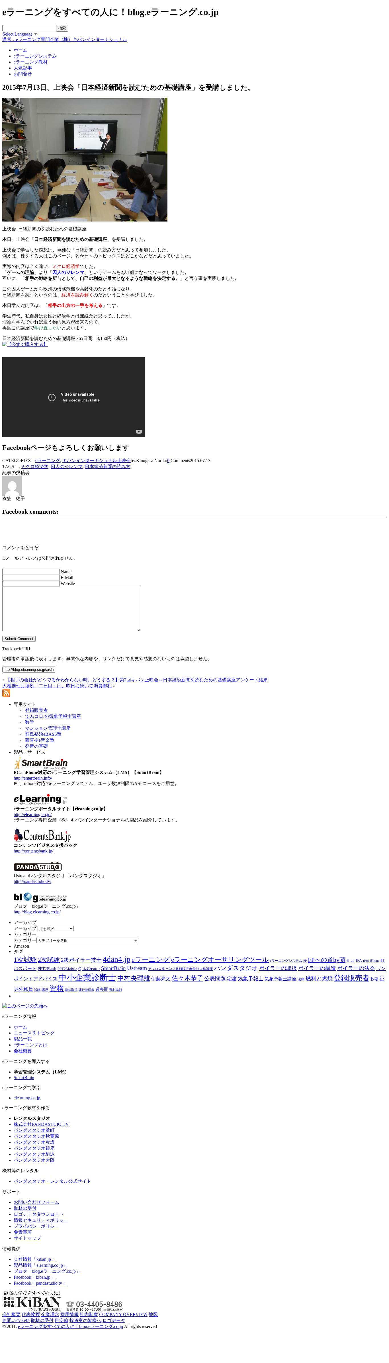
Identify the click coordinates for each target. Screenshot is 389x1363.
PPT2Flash (47, 968)
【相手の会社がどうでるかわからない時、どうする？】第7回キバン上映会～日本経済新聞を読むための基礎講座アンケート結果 (137, 679)
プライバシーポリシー (36, 1226)
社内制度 (89, 1314)
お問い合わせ (16, 1320)
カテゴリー (25, 940)
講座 (45, 990)
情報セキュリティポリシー (41, 1220)
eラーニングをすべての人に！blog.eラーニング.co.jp (70, 1326)
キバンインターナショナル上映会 (96, 460)
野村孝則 (115, 989)
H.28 (351, 960)
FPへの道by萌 (326, 959)
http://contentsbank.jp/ (33, 850)
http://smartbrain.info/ (33, 778)
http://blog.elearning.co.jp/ (37, 911)
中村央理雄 (133, 978)
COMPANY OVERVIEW (123, 1314)
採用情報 (69, 1314)
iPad (366, 960)
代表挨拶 (31, 1314)
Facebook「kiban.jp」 (34, 1277)
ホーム (20, 1026)
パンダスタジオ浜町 (34, 1130)
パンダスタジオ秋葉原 (36, 1136)
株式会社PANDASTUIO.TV (41, 1124)
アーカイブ (25, 928)
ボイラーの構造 (317, 968)
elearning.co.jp (27, 1097)
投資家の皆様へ (85, 1320)
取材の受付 (25, 1208)
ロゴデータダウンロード (39, 1214)
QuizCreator (89, 968)
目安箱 (61, 1320)
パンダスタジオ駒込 (34, 1154)
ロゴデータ (114, 1320)
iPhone (374, 961)
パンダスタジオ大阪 (34, 1160)
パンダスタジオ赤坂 (34, 1142)
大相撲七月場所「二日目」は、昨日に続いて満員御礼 (57, 685)
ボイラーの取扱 (278, 968)
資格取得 (71, 989)
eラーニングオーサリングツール (220, 959)
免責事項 (23, 1232)
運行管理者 (86, 989)
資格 (57, 988)
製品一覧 (23, 1038)
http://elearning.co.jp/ (33, 814)
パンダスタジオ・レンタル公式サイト (52, 1181)
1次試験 (25, 959)
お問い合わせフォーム (36, 1202)
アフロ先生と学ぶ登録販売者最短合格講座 (180, 969)
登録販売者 (351, 978)
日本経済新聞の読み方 (107, 466)
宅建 (232, 978)
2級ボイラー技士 (81, 960)
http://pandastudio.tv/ (32, 881)
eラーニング (47, 460)
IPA (359, 960)
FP (305, 960)
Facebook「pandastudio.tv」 (40, 1283)
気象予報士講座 (280, 978)
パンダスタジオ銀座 (34, 1148)
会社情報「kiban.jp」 (35, 1259)
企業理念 (50, 1314)
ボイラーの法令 (356, 968)
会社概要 (23, 1050)
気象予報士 (250, 978)
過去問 (101, 989)
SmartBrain (113, 968)
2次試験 (49, 959)
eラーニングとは (31, 1044)
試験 (37, 989)
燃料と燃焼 (319, 978)
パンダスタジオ (236, 968)
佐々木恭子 (187, 978)
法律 (301, 979)
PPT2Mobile (67, 969)
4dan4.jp (116, 959)
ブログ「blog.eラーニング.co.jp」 (47, 1271)
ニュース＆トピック (34, 1032)
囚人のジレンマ (67, 466)
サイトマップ (27, 1238)
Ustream (137, 968)
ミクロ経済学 (34, 466)
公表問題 (215, 978)
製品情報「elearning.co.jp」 (40, 1265)
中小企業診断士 (87, 977)
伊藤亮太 (161, 978)
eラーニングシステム (286, 961)
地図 (153, 1314)
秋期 (374, 979)
